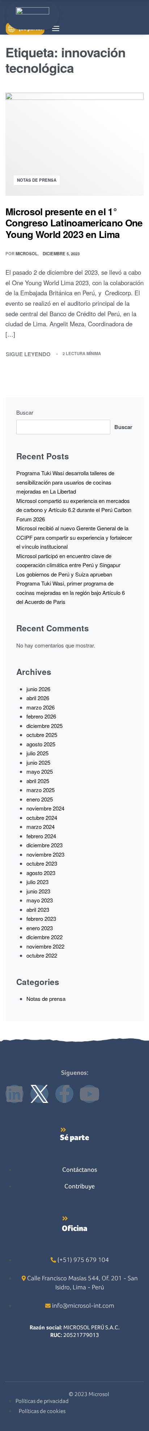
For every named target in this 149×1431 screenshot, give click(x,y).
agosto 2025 (40, 744)
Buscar (24, 412)
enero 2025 (39, 799)
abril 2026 (37, 698)
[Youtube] (89, 1094)
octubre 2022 (41, 955)
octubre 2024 (41, 817)
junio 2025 (38, 762)
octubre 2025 (41, 734)
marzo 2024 (40, 826)
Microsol (27, 253)
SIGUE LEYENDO (28, 354)
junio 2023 (38, 891)
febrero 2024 (41, 836)
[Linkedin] (14, 1094)
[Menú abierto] (56, 28)
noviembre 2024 (45, 808)
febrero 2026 (41, 716)
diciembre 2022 (44, 937)
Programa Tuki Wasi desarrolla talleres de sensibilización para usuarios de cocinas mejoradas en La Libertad (65, 482)
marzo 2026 (40, 707)
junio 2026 (38, 689)
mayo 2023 (39, 900)
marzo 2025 (40, 790)
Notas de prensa (36, 180)
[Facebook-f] (64, 1094)
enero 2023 (39, 928)
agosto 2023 (40, 872)
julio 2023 (37, 881)
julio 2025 (37, 753)
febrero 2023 (41, 918)
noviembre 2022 (45, 946)
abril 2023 (37, 909)
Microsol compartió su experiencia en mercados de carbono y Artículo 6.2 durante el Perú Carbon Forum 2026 (73, 510)
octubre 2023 (41, 863)
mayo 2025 (39, 771)
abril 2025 (37, 781)
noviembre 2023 (45, 854)
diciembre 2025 (44, 725)
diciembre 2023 (44, 845)
